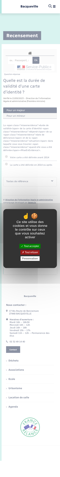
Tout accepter (31, 246)
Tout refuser (31, 252)
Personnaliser (30, 258)
